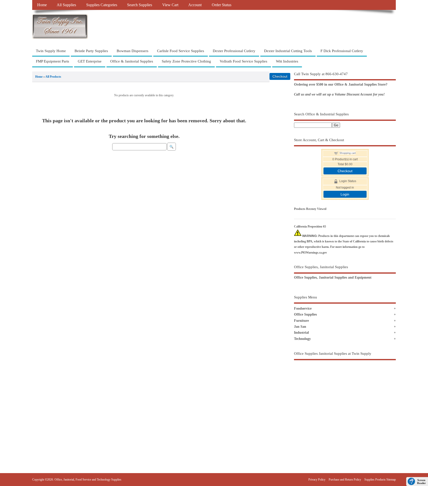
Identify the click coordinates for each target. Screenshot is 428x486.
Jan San (300, 326)
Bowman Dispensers (132, 51)
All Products (53, 76)
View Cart (170, 5)
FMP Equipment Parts (52, 61)
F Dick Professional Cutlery (342, 51)
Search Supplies (139, 5)
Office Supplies (305, 314)
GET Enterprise (90, 61)
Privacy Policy (316, 479)
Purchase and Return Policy (345, 479)
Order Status (221, 5)
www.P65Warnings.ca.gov (310, 252)
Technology (302, 339)
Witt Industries (287, 61)
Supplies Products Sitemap (380, 479)
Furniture (301, 321)
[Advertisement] (345, 406)
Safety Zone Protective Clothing (186, 61)
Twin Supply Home (51, 51)
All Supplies (66, 5)
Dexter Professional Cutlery (234, 51)
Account (195, 5)
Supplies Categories (101, 5)
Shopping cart (348, 153)
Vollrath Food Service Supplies (243, 61)
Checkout (345, 171)
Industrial (301, 332)
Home (42, 5)
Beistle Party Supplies (91, 51)
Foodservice (303, 308)
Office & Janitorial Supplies (131, 61)
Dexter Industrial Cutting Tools (288, 51)
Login (345, 194)
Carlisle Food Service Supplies (180, 51)
